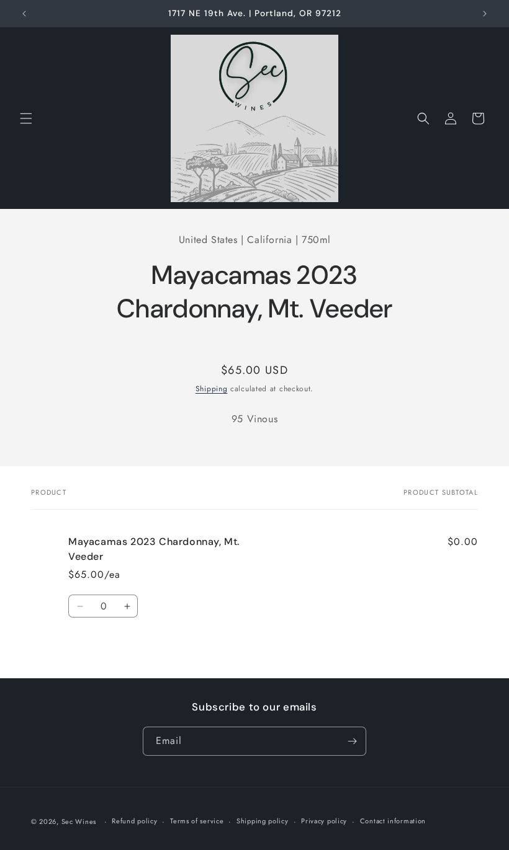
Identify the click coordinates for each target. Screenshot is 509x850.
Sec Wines (78, 821)
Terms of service (196, 821)
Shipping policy (262, 821)
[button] (26, 118)
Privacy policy (324, 821)
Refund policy (134, 821)
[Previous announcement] (24, 13)
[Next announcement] (484, 13)
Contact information (393, 821)
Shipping (212, 388)
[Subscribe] (352, 741)
